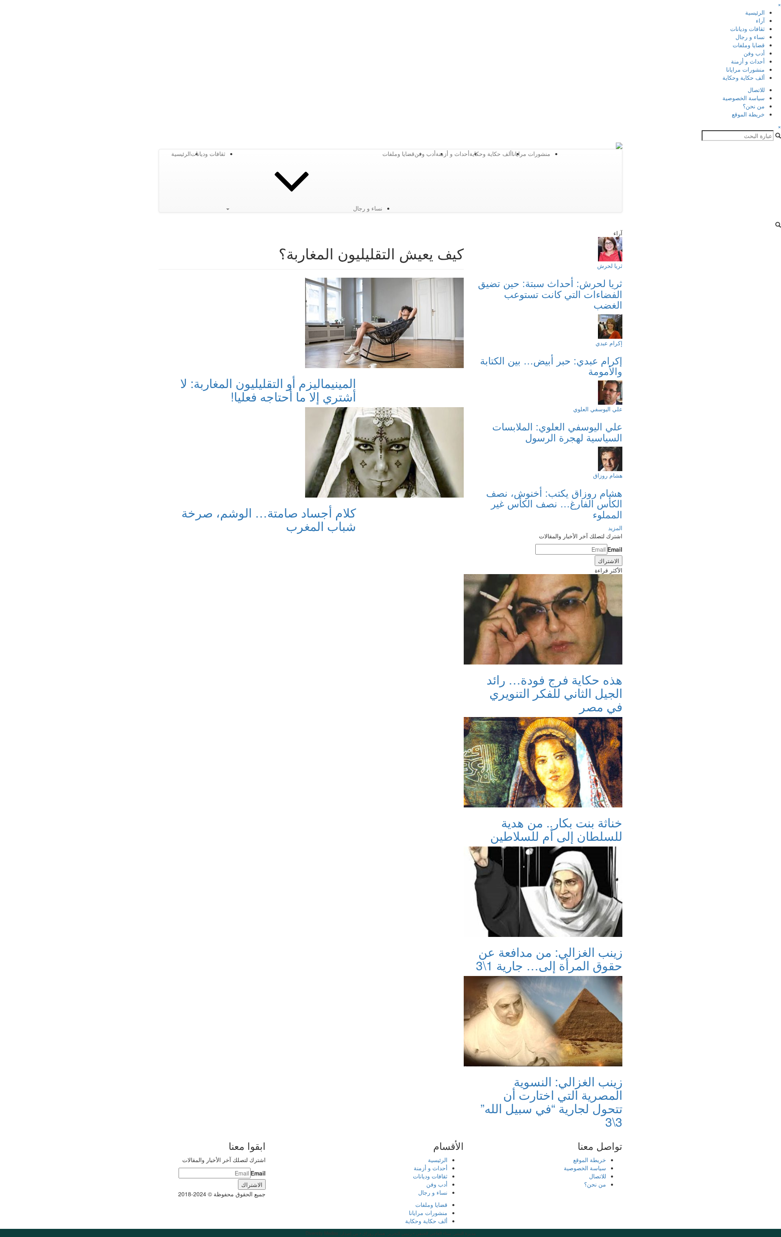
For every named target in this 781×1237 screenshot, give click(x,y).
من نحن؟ (754, 106)
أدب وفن (754, 53)
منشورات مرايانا (745, 69)
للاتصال (756, 90)
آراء (760, 20)
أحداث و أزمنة (748, 61)
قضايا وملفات (749, 45)
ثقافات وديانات (747, 28)
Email (614, 549)
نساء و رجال (750, 37)
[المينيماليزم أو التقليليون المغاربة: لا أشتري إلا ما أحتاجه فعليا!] (384, 322)
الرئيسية (755, 12)
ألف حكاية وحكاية (743, 77)
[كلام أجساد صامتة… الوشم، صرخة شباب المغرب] (384, 451)
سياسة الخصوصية (743, 98)
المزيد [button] (615, 528)
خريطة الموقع (748, 114)
